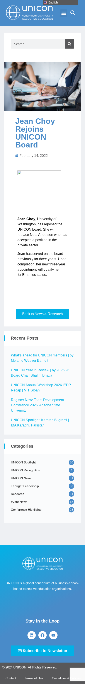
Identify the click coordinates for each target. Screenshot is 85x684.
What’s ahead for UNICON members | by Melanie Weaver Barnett (42, 357)
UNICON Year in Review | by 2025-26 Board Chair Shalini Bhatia (40, 372)
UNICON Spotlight (23, 462)
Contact (10, 678)
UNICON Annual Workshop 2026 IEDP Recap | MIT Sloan (41, 387)
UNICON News (21, 478)
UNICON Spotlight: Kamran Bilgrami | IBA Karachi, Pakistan (40, 422)
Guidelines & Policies (66, 678)
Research (17, 494)
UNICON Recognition (25, 470)
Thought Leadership (25, 486)
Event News (19, 501)
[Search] (69, 44)
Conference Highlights (26, 509)
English (53, 2)
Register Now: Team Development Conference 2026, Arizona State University (37, 405)
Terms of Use (34, 678)
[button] (63, 13)
